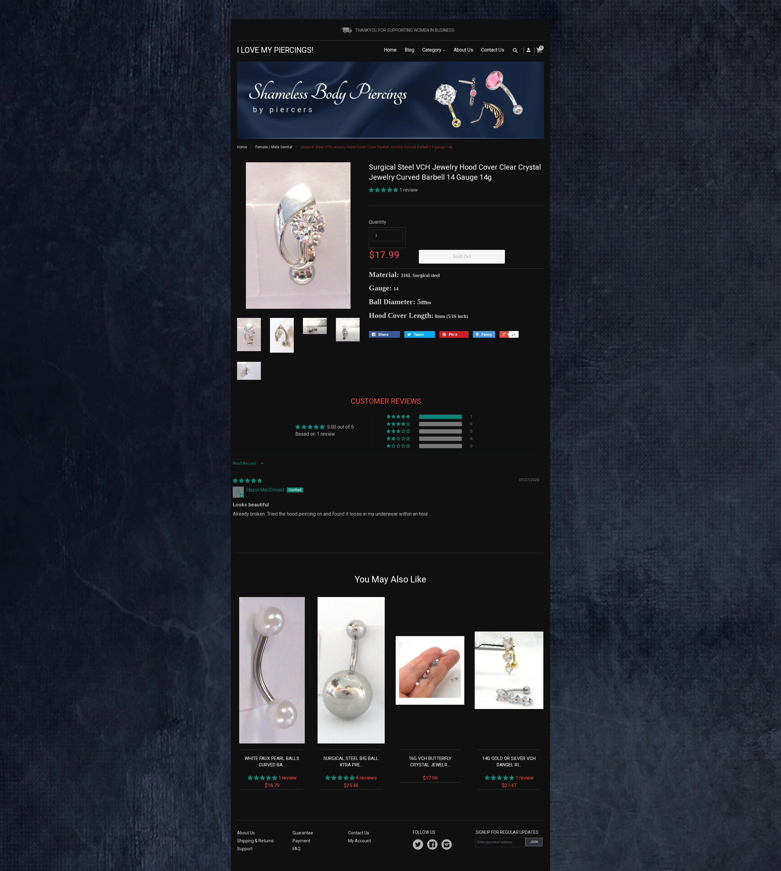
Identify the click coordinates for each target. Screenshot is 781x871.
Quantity (377, 222)
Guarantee (303, 832)
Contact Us (492, 50)
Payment (301, 840)
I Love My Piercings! (275, 50)
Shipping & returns (255, 840)
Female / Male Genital (273, 147)
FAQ (297, 848)
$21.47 (509, 772)
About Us (463, 50)
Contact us (358, 832)
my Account (359, 840)
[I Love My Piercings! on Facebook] (432, 845)
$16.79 (272, 772)
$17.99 (430, 768)
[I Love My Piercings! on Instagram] (446, 845)
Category (432, 50)
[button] (384, 190)
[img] (247, 481)
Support (245, 848)
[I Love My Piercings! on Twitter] (418, 845)
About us (246, 832)
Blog (409, 50)
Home (390, 50)
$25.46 (351, 772)
